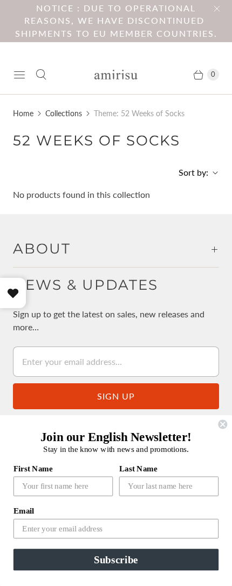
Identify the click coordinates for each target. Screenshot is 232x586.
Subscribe (116, 559)
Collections (63, 113)
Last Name (138, 468)
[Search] (41, 75)
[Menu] (19, 75)
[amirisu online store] (116, 75)
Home (23, 113)
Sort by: (190, 172)
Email (23, 511)
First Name (33, 468)
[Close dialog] (222, 424)
